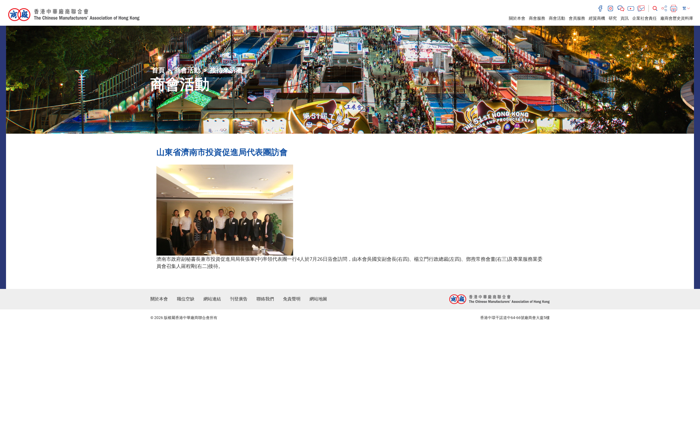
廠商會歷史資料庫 (676, 18)
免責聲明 (292, 298)
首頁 (158, 70)
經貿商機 (597, 18)
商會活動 (557, 18)
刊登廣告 (238, 298)
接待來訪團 (226, 70)
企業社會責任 (644, 18)
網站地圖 (318, 298)
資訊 (624, 18)
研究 (613, 18)
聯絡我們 (265, 298)
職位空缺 (185, 298)
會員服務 (577, 18)
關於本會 (517, 18)
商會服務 (537, 18)
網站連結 (212, 298)
